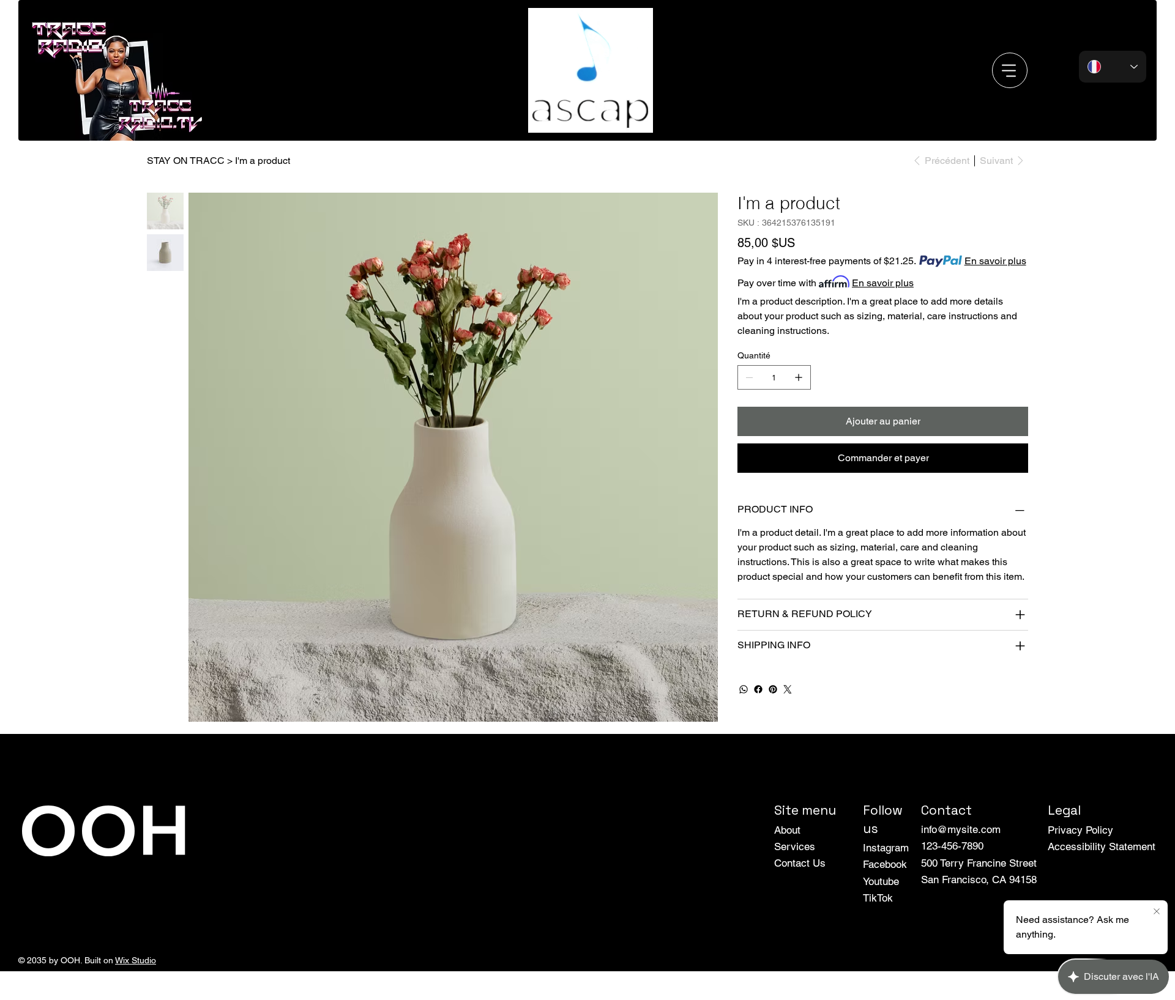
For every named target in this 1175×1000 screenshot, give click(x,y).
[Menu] (1010, 70)
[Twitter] (787, 689)
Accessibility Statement (1101, 846)
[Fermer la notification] (1157, 911)
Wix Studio (135, 960)
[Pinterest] (773, 689)
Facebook (885, 864)
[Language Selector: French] (1112, 67)
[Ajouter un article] (798, 377)
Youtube (881, 881)
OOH (104, 829)
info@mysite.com (961, 829)
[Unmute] (562, 116)
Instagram (886, 848)
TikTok (878, 898)
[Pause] (541, 116)
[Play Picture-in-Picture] (644, 116)
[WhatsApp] (743, 689)
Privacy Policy (1080, 830)
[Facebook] (758, 689)
